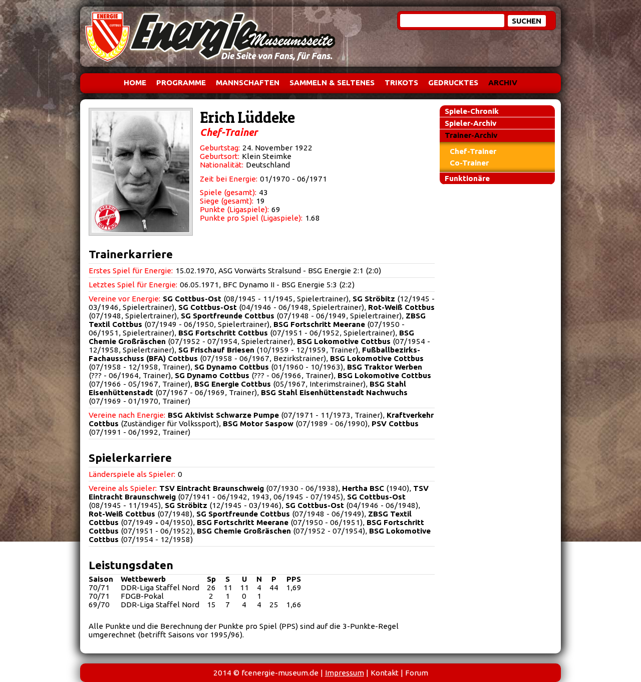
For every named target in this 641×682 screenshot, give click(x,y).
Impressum (344, 672)
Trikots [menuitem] (401, 82)
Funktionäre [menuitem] (467, 178)
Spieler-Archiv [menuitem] (470, 123)
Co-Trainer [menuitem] (469, 162)
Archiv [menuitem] (502, 82)
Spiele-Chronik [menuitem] (472, 111)
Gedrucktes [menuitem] (453, 82)
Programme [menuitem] (181, 82)
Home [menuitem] (135, 82)
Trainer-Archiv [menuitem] (471, 135)
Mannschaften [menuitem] (247, 82)
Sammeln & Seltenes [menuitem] (332, 82)
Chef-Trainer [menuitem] (473, 151)
